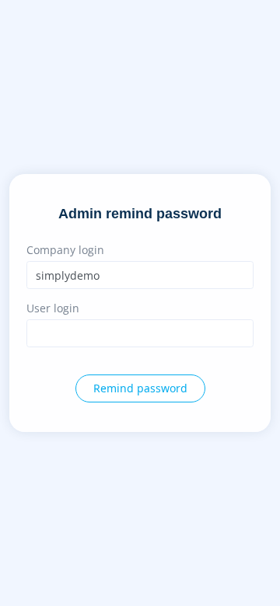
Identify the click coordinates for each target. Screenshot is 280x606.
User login (52, 308)
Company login (65, 249)
